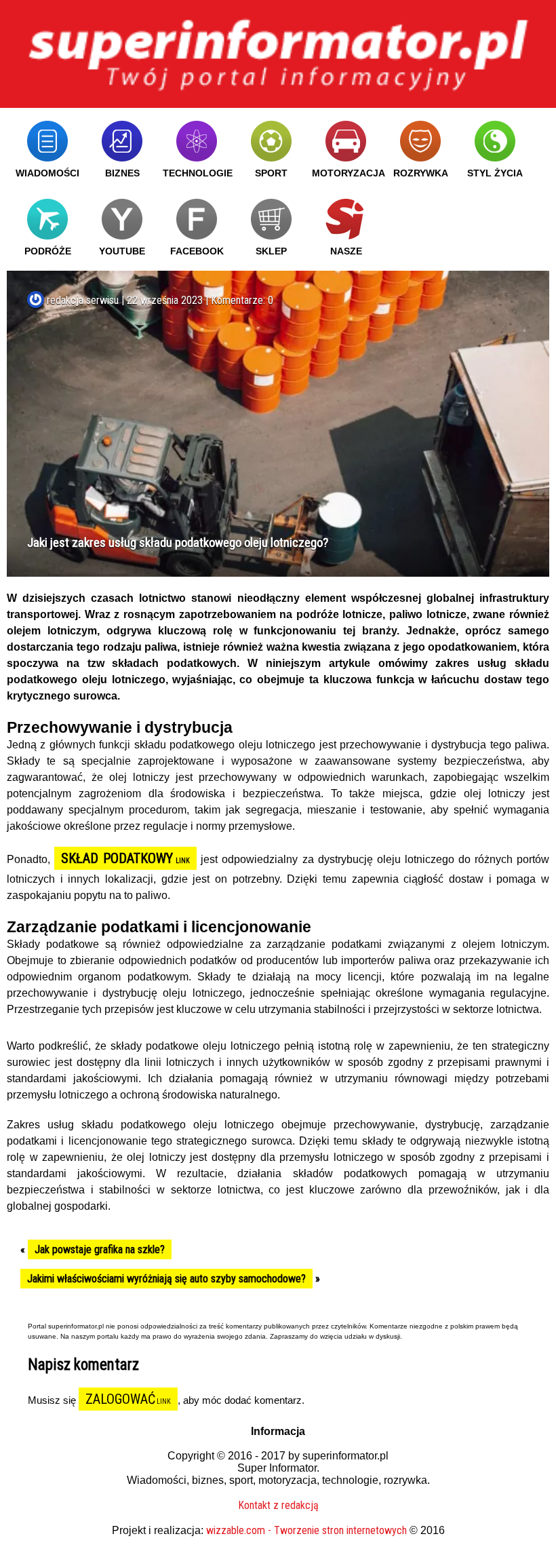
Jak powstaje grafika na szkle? (100, 1249)
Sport (271, 173)
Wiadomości (47, 173)
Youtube (122, 251)
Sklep (271, 251)
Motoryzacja (348, 173)
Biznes (122, 173)
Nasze (346, 251)
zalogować (120, 1399)
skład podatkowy (117, 858)
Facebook (197, 251)
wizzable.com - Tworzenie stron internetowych (306, 1530)
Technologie (198, 173)
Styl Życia (495, 173)
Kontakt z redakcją (278, 1505)
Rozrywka (420, 173)
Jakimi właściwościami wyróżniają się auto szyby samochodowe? (166, 1278)
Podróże (47, 251)
